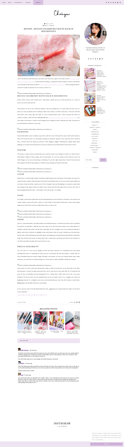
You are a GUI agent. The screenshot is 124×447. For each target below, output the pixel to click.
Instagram (38, 295)
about (10, 2)
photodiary (95, 145)
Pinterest (44, 295)
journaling (95, 134)
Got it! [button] (106, 444)
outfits (95, 141)
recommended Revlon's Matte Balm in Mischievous (62, 117)
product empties (95, 147)
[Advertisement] (48, 406)
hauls (95, 129)
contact (28, 2)
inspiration (95, 132)
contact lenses (95, 127)
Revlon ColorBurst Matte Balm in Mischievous (52, 84)
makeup (52, 25)
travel (95, 152)
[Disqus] (48, 368)
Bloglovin (20, 295)
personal (95, 143)
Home (4, 2)
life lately (95, 136)
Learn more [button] (99, 439)
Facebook (26, 295)
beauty (46, 25)
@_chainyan (63, 426)
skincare (95, 150)
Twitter (32, 295)
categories (18, 2)
